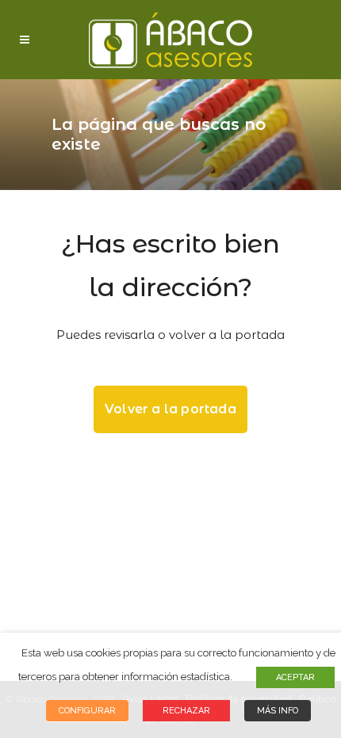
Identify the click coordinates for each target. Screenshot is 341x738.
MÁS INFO (277, 711)
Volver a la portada (170, 409)
